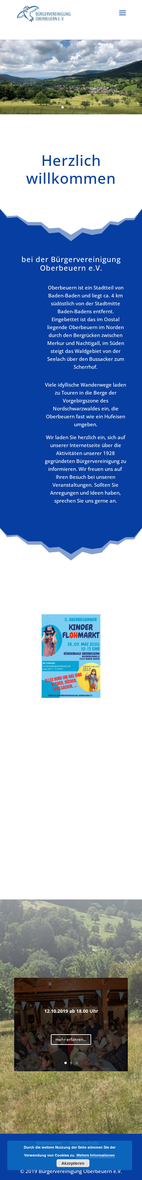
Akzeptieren (72, 1163)
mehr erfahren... (71, 1039)
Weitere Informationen (95, 1155)
